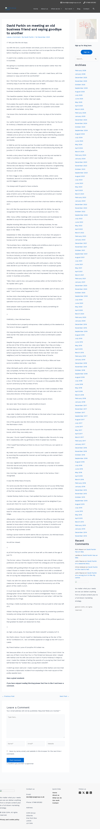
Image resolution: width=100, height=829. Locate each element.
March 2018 (79, 395)
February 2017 (80, 441)
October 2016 (80, 455)
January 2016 (80, 486)
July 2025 (78, 95)
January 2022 (80, 240)
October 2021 (80, 250)
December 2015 (81, 490)
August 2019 (79, 335)
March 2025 (79, 109)
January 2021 (80, 282)
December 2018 (81, 363)
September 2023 (81, 173)
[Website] (56, 744)
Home (35, 9)
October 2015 (80, 497)
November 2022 (81, 208)
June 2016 (79, 469)
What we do (55, 9)
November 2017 (81, 409)
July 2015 (78, 508)
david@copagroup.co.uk (35, 797)
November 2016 (81, 451)
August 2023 (80, 176)
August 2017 (80, 419)
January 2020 (80, 321)
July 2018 (78, 381)
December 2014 (81, 532)
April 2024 (79, 148)
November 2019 (81, 328)
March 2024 (79, 151)
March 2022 (79, 233)
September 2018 (81, 374)
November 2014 (81, 536)
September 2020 (81, 296)
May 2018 (78, 388)
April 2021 (79, 271)
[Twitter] (83, 792)
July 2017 (78, 423)
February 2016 (80, 483)
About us (44, 9)
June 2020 (79, 303)
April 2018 (79, 391)
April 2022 (79, 229)
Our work (68, 9)
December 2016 (81, 448)
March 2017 (79, 437)
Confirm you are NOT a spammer (21, 764)
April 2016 (79, 476)
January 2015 (80, 529)
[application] (61, 9)
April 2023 (79, 190)
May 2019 (78, 345)
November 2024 (81, 123)
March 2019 (79, 352)
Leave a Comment (13, 37)
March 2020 (79, 314)
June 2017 (79, 427)
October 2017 (80, 412)
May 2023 (78, 187)
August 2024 (80, 134)
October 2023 (80, 169)
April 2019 (79, 349)
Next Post (64, 696)
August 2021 (79, 257)
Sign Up (86, 52)
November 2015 (81, 494)
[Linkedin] (91, 792)
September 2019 (81, 331)
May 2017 (78, 430)
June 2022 (79, 222)
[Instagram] (87, 792)
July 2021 (78, 261)
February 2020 (80, 317)
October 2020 (80, 293)
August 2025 (80, 92)
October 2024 (80, 127)
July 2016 (78, 465)
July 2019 (78, 338)
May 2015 (78, 515)
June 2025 (79, 99)
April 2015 (79, 518)
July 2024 (79, 137)
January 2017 (80, 444)
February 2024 (80, 155)
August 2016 (79, 462)
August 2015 (79, 504)
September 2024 (81, 130)
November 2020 (81, 289)
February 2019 (80, 356)
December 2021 (81, 243)
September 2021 (81, 254)
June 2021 (79, 264)
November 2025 (81, 81)
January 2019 (80, 360)
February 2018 (80, 398)
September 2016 (81, 458)
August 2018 (79, 377)
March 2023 (79, 194)
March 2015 (79, 522)
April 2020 (79, 310)
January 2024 (80, 159)
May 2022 (78, 226)
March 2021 (79, 275)
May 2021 (78, 268)
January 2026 (80, 74)
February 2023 (80, 197)
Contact (86, 9)
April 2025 (79, 106)
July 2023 (78, 180)
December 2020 (81, 285)
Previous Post (8, 696)
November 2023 (81, 166)
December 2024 (81, 120)
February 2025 (80, 113)
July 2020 (79, 300)
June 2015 (79, 511)
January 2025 (80, 116)
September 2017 (81, 416)
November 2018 (81, 367)
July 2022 (78, 218)
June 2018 (79, 384)
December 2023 (81, 162)
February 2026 (80, 70)
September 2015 (81, 501)
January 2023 (80, 201)
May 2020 (78, 307)
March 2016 (79, 479)
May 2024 (78, 144)
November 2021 (81, 247)
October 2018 (80, 370)
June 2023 (79, 183)
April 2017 (79, 434)
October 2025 (80, 85)
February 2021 (80, 278)
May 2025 (78, 102)
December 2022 (81, 204)
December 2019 (81, 324)
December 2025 (81, 77)
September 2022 (81, 215)
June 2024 (79, 141)
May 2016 (78, 472)
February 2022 (80, 236)
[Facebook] (80, 792)
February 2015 (80, 525)
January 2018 (80, 402)
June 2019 (79, 342)
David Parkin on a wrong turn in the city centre (86, 575)
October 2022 (80, 211)
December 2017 (81, 405)
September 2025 (81, 88)
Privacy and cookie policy (9, 819)
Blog (78, 9)
